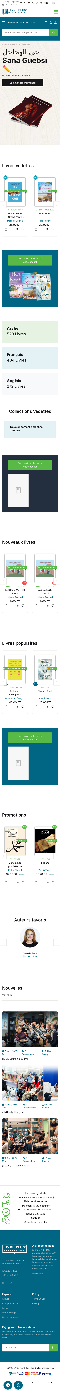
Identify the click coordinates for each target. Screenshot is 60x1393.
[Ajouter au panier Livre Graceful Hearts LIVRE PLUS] (36, 229)
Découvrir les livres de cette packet (30, 260)
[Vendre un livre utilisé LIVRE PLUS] (33, 3)
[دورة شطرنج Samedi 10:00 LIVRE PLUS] (30, 1137)
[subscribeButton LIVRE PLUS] (53, 1347)
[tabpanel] (30, 88)
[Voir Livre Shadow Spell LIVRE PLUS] (17, 706)
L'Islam (15, 862)
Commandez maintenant (22, 82)
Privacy (35, 1303)
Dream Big (45, 691)
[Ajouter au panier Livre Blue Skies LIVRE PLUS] (6, 229)
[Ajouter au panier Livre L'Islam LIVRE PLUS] (6, 882)
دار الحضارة (45, 859)
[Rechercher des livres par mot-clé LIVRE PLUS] (53, 32)
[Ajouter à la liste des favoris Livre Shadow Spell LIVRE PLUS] (22, 706)
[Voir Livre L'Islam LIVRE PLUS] (17, 882)
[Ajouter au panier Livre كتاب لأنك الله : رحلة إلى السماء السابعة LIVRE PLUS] (36, 882)
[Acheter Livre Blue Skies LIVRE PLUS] (15, 192)
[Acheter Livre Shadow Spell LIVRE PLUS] (15, 669)
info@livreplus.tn (10, 1271)
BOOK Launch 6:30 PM (15, 1058)
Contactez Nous (10, 1317)
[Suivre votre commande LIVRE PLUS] (41, 3)
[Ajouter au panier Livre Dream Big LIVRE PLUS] (36, 707)
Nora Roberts (15, 221)
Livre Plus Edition (15, 586)
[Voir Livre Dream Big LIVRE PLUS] (47, 706)
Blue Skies (15, 213)
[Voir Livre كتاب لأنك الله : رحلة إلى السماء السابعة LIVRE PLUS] (47, 882)
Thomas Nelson (45, 687)
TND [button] (46, 3)
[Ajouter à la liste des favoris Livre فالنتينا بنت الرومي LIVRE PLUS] (52, 605)
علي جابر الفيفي (45, 870)
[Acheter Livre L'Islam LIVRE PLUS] (15, 841)
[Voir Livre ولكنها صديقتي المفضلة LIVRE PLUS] (17, 605)
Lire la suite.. (38, 1273)
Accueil (5, 1299)
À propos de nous (11, 1303)
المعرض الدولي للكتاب (13, 1112)
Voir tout (7, 994)
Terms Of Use (38, 1299)
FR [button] (53, 3)
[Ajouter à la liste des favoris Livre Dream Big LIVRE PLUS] (52, 706)
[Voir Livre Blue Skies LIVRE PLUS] (17, 229)
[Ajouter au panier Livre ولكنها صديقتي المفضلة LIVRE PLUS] (6, 606)
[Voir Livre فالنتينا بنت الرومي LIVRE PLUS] (47, 605)
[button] (43, 11)
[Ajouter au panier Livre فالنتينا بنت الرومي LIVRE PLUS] (36, 606)
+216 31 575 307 (10, 1275)
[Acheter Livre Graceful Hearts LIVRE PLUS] (45, 192)
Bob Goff (45, 698)
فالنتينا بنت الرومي (45, 590)
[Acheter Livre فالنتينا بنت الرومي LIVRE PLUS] (45, 568)
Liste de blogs (9, 1312)
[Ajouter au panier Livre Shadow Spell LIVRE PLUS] (6, 707)
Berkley (15, 687)
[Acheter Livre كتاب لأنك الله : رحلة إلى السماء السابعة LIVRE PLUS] (45, 841)
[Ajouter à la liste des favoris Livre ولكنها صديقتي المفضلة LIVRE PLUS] (22, 605)
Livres (5, 1308)
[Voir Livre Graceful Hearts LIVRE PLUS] (47, 229)
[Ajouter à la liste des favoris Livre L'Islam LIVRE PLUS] (22, 882)
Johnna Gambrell (15, 597)
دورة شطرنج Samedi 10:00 (16, 1165)
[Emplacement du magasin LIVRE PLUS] (37, 3)
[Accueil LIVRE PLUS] (20, 11)
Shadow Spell (15, 691)
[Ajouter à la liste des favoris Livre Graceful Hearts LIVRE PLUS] (52, 229)
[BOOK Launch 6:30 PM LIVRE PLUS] (30, 1030)
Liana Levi (15, 859)
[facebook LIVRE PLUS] (25, 3)
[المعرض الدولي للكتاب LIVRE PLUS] (30, 1083)
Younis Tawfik (15, 870)
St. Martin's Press (15, 210)
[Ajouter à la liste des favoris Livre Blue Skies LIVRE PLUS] (22, 229)
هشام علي (45, 597)
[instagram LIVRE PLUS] (21, 3)
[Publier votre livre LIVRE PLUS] (29, 3)
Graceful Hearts (45, 213)
